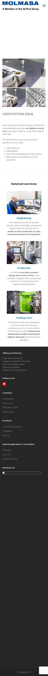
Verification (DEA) (10, 407)
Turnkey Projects (10, 459)
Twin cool (6, 454)
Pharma (6, 435)
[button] (44, 6)
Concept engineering (12, 427)
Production (7, 403)
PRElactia (6, 450)
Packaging (7, 431)
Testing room (8, 412)
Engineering (7, 399)
